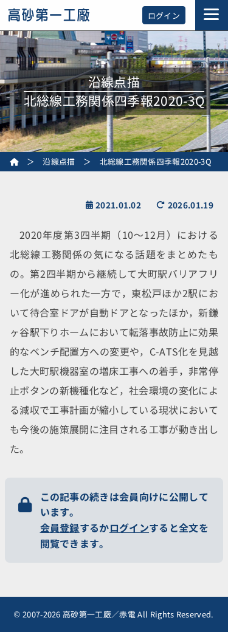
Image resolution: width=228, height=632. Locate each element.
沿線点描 (59, 161)
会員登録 (60, 527)
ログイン (164, 15)
